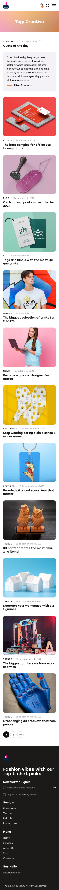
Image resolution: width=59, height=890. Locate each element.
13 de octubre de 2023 (24, 140)
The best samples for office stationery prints (27, 146)
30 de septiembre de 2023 (31, 428)
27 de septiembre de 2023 (28, 601)
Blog (6, 140)
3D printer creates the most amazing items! (28, 549)
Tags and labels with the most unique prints (28, 261)
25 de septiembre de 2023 (28, 716)
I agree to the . (21, 794)
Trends (7, 544)
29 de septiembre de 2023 (31, 486)
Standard (9, 41)
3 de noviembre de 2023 (30, 41)
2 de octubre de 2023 (24, 313)
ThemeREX (9, 885)
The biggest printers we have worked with (28, 665)
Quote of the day (15, 45)
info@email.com (12, 872)
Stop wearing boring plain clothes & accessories (29, 434)
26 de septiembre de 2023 (28, 659)
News (6, 313)
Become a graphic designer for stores (26, 377)
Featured (9, 428)
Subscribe (53, 788)
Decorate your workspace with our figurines (28, 607)
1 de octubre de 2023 (24, 371)
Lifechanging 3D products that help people (29, 722)
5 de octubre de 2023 (23, 255)
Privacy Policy (29, 794)
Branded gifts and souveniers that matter (28, 492)
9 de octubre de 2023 (23, 198)
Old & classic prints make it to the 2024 (28, 204)
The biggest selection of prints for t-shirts (29, 319)
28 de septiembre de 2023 (28, 543)
